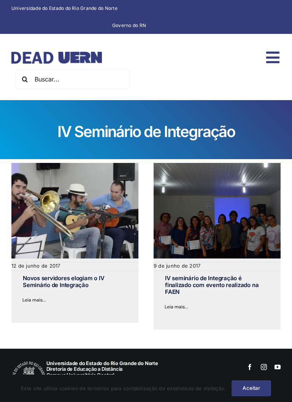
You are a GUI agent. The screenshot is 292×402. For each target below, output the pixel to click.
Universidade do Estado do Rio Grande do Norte (64, 8)
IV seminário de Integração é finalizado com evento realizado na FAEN (212, 284)
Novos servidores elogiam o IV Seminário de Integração (63, 281)
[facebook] (250, 367)
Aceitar (251, 388)
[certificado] (217, 166)
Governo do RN (129, 25)
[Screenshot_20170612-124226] (74, 166)
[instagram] (264, 367)
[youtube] (278, 367)
